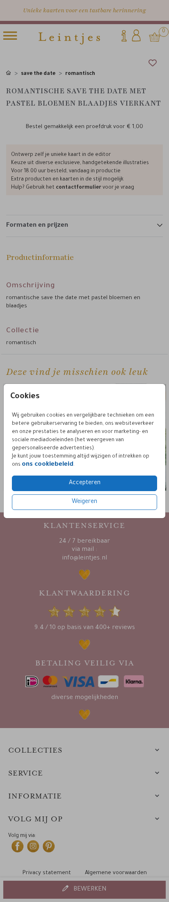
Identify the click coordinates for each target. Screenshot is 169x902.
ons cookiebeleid (47, 464)
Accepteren (84, 483)
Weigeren (84, 502)
